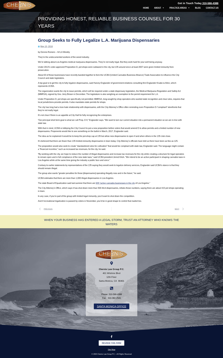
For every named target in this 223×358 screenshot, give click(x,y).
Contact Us (212, 8)
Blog (198, 8)
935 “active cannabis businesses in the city (115, 183)
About (157, 8)
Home (146, 8)
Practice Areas (178, 8)
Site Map (111, 349)
